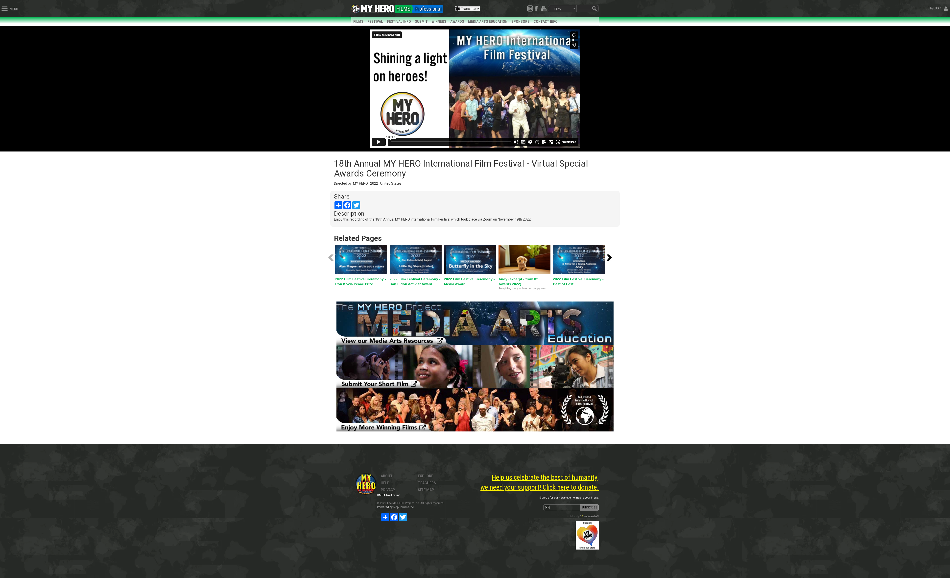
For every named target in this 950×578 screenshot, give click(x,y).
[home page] (377, 7)
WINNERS (439, 21)
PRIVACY (388, 490)
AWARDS (457, 21)
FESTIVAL (375, 21)
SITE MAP (426, 490)
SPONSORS (520, 21)
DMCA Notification (388, 495)
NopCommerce (403, 507)
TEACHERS (427, 483)
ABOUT (387, 476)
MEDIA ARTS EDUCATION (487, 21)
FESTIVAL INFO (399, 21)
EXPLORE (425, 476)
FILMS (358, 21)
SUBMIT (421, 21)
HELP (385, 483)
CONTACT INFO (546, 21)
